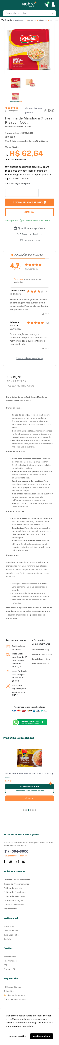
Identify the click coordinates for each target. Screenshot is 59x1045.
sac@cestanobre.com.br (15, 856)
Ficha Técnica (16, 381)
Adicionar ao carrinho (28, 202)
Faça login (18, 279)
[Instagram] (17, 861)
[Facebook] (5, 861)
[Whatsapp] (23, 861)
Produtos (32, 20)
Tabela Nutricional (20, 386)
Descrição (13, 377)
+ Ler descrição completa (17, 183)
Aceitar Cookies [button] (41, 1036)
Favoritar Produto (31, 234)
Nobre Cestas (24, 127)
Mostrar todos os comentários (29, 358)
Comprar (29, 212)
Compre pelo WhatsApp (36, 220)
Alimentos (43, 20)
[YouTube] (10, 861)
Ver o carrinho (32, 240)
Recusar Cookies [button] (17, 1036)
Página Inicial (20, 20)
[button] (23, 810)
